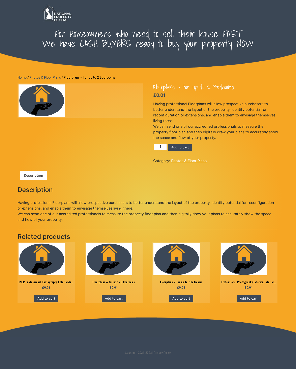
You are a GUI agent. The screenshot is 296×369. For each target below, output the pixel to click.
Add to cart (180, 147)
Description (33, 175)
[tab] (33, 175)
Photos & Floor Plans (45, 77)
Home (22, 77)
